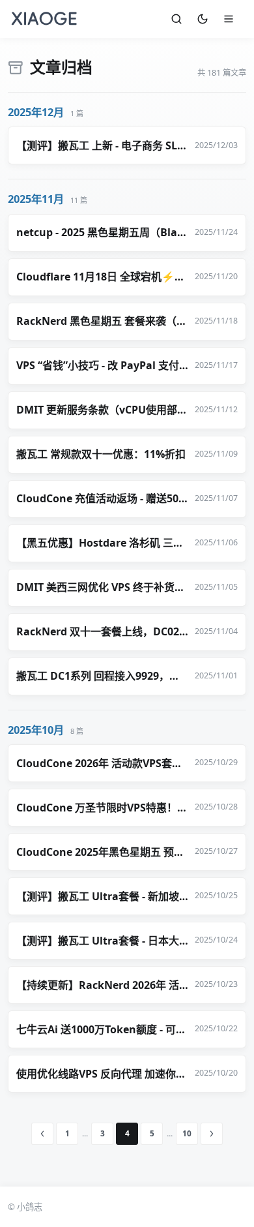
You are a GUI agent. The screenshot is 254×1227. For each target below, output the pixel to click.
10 (186, 1133)
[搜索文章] (176, 19)
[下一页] (212, 1134)
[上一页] (42, 1134)
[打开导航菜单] (229, 19)
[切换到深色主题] (202, 19)
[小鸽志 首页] (44, 19)
